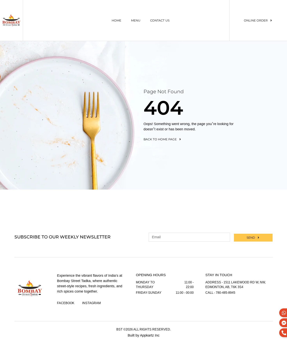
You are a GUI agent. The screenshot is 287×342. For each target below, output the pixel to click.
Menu (135, 20)
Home (116, 20)
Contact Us (159, 20)
